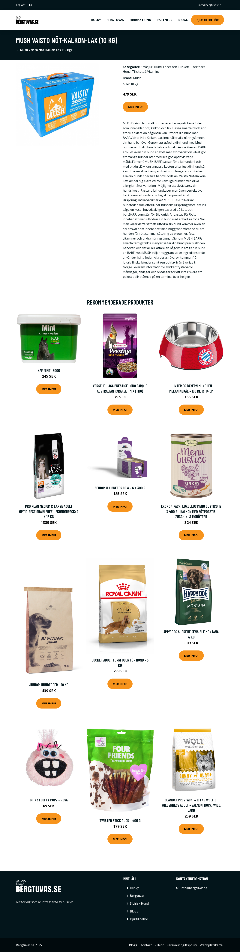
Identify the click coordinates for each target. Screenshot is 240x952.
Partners (164, 20)
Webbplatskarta (211, 945)
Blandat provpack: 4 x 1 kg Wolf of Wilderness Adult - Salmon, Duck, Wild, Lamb (191, 804)
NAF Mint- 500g (49, 370)
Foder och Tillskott (176, 67)
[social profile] (30, 5)
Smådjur (146, 67)
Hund (158, 67)
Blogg (183, 20)
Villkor (159, 945)
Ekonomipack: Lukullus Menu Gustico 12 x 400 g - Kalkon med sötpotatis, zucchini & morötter (191, 511)
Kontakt (146, 945)
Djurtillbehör (207, 20)
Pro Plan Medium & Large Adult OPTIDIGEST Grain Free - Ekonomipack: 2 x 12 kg (49, 511)
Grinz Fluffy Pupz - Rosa (49, 799)
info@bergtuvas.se (210, 5)
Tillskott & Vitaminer (146, 71)
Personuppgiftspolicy (182, 945)
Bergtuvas (115, 20)
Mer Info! (135, 107)
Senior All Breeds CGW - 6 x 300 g (120, 487)
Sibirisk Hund (140, 20)
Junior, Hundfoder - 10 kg (48, 684)
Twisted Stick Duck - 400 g (120, 820)
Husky (96, 20)
